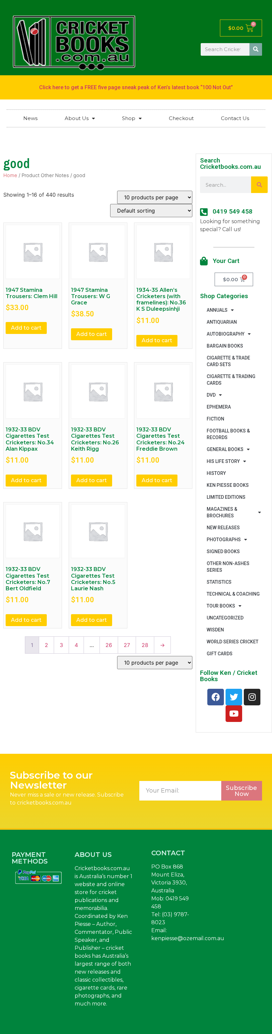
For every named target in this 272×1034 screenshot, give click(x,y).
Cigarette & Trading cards (231, 380)
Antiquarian (222, 322)
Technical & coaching (233, 594)
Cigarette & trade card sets (228, 361)
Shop (128, 118)
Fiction (215, 418)
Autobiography (225, 334)
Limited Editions (226, 497)
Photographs (224, 539)
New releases (223, 527)
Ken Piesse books (228, 485)
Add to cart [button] (26, 328)
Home (10, 175)
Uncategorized (225, 617)
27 (127, 645)
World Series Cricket (232, 641)
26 (108, 645)
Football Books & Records (228, 434)
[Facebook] (215, 697)
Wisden (215, 629)
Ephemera (219, 407)
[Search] (255, 49)
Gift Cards (220, 653)
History (216, 473)
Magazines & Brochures (222, 512)
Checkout (181, 118)
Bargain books (225, 346)
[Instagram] (252, 697)
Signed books (223, 551)
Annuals (217, 310)
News (30, 118)
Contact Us (235, 118)
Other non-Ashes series (228, 567)
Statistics (219, 582)
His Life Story (223, 461)
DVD (211, 395)
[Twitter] (234, 697)
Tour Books (221, 606)
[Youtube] (234, 713)
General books (225, 449)
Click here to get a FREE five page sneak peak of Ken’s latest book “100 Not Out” (136, 87)
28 (145, 645)
